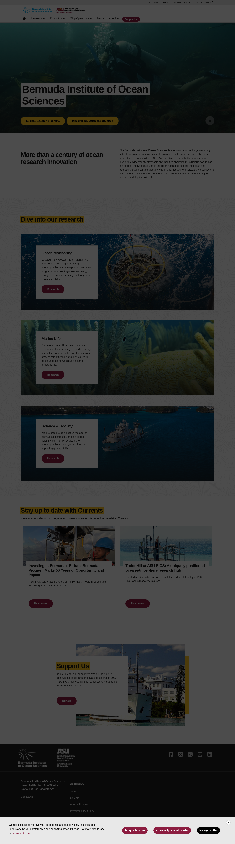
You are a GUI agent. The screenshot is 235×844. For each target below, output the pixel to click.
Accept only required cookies (172, 830)
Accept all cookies (135, 830)
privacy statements (23, 833)
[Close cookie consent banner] (228, 822)
